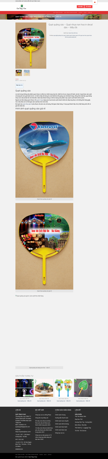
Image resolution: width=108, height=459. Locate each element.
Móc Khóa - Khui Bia (80, 425)
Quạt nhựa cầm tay (73, 33)
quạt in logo (72, 35)
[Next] (43, 45)
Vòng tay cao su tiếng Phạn (43, 415)
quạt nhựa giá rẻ (27, 104)
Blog (85, 12)
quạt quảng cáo (72, 37)
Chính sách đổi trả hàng (62, 424)
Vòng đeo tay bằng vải (41, 418)
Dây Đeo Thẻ (78, 419)
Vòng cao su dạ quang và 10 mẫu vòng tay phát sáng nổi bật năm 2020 (43, 437)
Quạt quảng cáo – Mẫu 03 (24, 401)
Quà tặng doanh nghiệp (70, 12)
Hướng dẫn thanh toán (61, 418)
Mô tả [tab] (17, 80)
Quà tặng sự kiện (58, 12)
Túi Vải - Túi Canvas (80, 430)
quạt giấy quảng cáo (58, 35)
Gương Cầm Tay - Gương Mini (83, 422)
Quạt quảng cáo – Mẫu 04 (63, 401)
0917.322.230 (19, 439)
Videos (80, 12)
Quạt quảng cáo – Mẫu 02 (44, 401)
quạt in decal (66, 35)
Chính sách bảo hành (61, 427)
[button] (17, 66)
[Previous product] (91, 17)
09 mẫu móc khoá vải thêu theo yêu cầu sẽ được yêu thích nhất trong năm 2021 (43, 423)
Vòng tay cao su (59, 433)
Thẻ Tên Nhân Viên (80, 416)
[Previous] (18, 45)
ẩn (21, 85)
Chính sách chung (60, 415)
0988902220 (19, 449)
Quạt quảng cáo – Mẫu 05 (83, 401)
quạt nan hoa (83, 35)
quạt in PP (77, 35)
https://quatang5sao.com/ (23, 431)
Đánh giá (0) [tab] (23, 80)
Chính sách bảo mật (61, 430)
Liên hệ (90, 12)
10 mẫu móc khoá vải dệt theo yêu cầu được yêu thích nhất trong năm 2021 (44, 430)
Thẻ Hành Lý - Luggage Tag (83, 428)
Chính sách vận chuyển (62, 421)
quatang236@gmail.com (22, 426)
